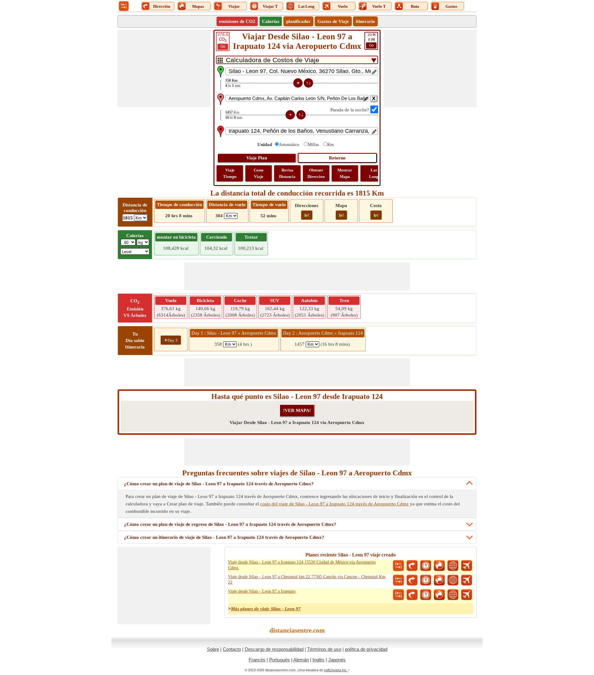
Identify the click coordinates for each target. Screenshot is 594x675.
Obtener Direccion (316, 173)
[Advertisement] (164, 68)
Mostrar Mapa (345, 173)
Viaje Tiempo (230, 173)
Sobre (213, 649)
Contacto (232, 649)
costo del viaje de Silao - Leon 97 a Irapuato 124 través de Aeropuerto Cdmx (334, 503)
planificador (298, 21)
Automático (289, 144)
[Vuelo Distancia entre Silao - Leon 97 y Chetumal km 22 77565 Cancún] (466, 580)
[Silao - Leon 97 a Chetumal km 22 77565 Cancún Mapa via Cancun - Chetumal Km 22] (439, 580)
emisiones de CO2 (237, 21)
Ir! (306, 215)
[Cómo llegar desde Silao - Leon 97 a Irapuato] (412, 595)
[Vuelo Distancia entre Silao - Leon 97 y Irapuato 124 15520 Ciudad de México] (466, 566)
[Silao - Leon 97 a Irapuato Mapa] (439, 595)
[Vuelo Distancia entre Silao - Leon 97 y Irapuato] (466, 595)
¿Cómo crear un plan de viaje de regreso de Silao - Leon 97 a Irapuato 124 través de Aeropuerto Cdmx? (230, 524)
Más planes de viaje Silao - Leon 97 (266, 608)
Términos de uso (324, 649)
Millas (313, 144)
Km (330, 144)
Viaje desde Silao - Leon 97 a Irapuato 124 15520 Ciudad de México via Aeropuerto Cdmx (302, 565)
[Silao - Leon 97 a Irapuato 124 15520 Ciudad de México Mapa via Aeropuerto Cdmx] (439, 566)
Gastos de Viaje (333, 21)
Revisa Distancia (287, 173)
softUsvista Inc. (335, 670)
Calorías (270, 21)
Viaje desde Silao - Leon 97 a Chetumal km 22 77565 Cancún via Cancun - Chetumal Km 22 (306, 579)
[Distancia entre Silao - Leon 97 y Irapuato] (398, 595)
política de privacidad (366, 649)
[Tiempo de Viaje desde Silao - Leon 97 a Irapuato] (426, 595)
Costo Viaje (259, 173)
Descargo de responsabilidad (274, 649)
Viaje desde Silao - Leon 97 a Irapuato (261, 591)
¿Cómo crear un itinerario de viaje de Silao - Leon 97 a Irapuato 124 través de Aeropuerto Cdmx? (224, 537)
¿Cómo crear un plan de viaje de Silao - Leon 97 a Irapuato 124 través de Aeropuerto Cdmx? (219, 483)
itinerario (365, 21)
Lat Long (373, 173)
